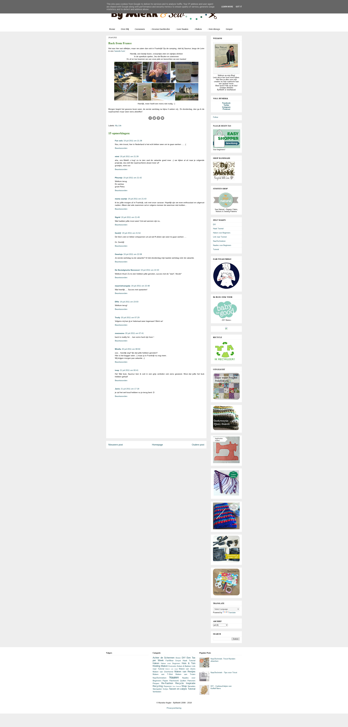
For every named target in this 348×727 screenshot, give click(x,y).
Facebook (226, 103)
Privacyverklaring (174, 708)
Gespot (229, 29)
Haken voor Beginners (221, 233)
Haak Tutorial (218, 229)
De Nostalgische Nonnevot (127, 270)
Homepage (157, 444)
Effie (117, 302)
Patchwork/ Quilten (177, 681)
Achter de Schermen (163, 657)
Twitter (226, 105)
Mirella (118, 349)
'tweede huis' (119, 51)
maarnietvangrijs (122, 286)
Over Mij (125, 29)
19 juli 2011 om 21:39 (129, 156)
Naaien (174, 677)
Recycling (158, 686)
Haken (156, 663)
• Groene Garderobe (160, 29)
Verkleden (157, 692)
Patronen (191, 681)
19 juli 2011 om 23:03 (129, 302)
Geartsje (119, 254)
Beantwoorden (121, 148)
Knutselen (172, 666)
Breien (178, 658)
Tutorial (216, 249)
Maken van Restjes (184, 671)
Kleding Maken (160, 666)
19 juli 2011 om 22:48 (140, 286)
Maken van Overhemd (163, 672)
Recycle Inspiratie (185, 683)
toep (117, 370)
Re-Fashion (167, 683)
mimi (117, 156)
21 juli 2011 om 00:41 (129, 370)
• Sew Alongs (214, 29)
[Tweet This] (154, 119)
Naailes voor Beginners (222, 245)
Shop (184, 686)
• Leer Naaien (182, 29)
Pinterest (226, 109)
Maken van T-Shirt (163, 674)
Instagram (226, 107)
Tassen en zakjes (178, 689)
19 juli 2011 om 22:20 (150, 270)
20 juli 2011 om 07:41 (134, 333)
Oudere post (198, 444)
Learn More (227, 7)
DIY (214, 224)
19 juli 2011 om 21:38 (133, 141)
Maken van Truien (185, 674)
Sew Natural (177, 686)
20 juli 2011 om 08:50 (131, 349)
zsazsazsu (119, 333)
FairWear (170, 660)
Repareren (168, 686)
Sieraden (191, 686)
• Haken (198, 29)
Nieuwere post (115, 444)
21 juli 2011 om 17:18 (130, 389)
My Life (118, 125)
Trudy (117, 317)
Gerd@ (118, 233)
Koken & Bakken (184, 666)
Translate (232, 613)
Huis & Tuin (188, 663)
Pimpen (156, 683)
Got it (239, 7)
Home (112, 29)
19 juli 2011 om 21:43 (137, 199)
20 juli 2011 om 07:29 (130, 317)
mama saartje (121, 199)
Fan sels (119, 141)
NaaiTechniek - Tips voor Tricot (224, 672)
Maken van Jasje (171, 669)
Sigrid (117, 217)
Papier (165, 681)
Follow (215, 117)
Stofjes (165, 689)
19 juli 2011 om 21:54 (131, 233)
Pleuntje (118, 178)
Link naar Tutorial (220, 237)
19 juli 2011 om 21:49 (130, 217)
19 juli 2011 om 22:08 (132, 254)
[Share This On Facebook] (150, 119)
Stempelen (157, 689)
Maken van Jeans (187, 669)
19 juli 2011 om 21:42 (132, 178)
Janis (117, 389)
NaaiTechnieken (219, 241)
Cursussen (140, 29)
